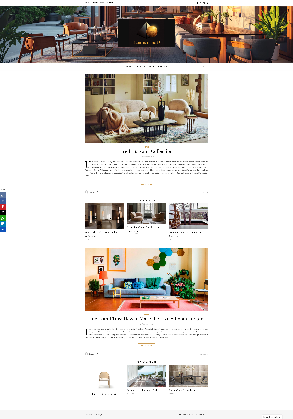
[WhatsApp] (3, 218)
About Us (94, 3)
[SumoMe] (3, 229)
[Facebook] (3, 201)
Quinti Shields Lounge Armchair (101, 394)
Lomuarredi (93, 192)
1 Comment (204, 192)
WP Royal (99, 415)
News (146, 147)
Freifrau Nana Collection (146, 151)
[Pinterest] (3, 207)
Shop (102, 3)
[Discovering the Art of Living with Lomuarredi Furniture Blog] (146, 33)
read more (146, 184)
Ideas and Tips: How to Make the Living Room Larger (146, 318)
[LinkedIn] (3, 224)
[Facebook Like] (3, 195)
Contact (109, 3)
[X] (3, 212)
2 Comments (203, 354)
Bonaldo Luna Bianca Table (182, 390)
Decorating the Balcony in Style (142, 390)
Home (87, 3)
